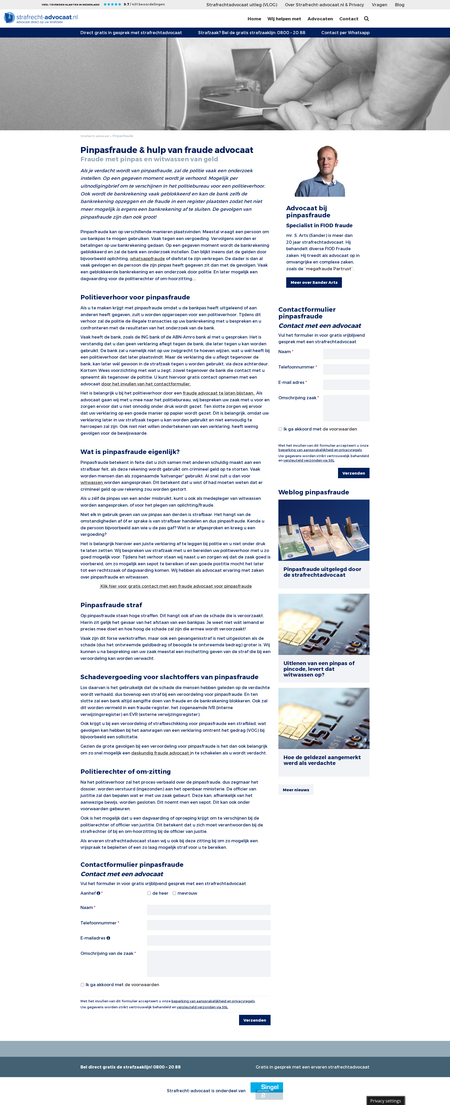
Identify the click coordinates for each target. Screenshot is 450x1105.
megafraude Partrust (328, 268)
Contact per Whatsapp (345, 32)
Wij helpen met (284, 18)
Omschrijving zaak (297, 397)
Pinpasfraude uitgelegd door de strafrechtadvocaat (322, 572)
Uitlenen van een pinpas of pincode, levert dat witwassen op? (319, 669)
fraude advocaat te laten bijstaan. (219, 392)
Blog (399, 4)
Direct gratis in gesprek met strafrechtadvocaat (131, 32)
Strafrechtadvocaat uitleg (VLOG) (242, 4)
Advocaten (320, 18)
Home (254, 18)
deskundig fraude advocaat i (161, 752)
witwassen (92, 482)
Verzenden (254, 1020)
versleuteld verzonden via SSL (202, 1007)
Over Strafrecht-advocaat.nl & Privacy (324, 4)
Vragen (379, 4)
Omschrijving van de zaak (106, 953)
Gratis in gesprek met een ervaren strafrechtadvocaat (313, 1066)
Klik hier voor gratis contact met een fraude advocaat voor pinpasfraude (175, 586)
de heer (160, 893)
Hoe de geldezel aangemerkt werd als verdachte (322, 760)
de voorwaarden (142, 984)
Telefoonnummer (98, 922)
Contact (349, 18)
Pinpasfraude (123, 136)
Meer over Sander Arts (314, 282)
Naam (86, 907)
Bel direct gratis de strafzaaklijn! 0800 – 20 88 (130, 1066)
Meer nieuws (296, 789)
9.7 (144, 4)
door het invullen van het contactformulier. (146, 383)
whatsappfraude (147, 258)
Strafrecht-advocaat (94, 136)
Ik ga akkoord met (122, 984)
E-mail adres (291, 382)
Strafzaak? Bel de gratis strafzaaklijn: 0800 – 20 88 (251, 32)
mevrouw (187, 893)
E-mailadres (93, 937)
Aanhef (88, 893)
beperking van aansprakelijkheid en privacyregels (213, 1001)
